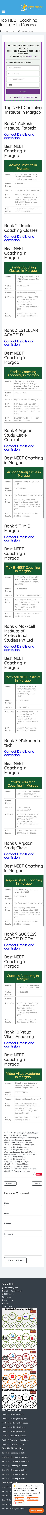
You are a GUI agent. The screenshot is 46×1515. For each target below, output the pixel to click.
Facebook (7, 1297)
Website (7, 1223)
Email (6, 1213)
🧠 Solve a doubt (32, 1499)
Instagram (7, 1306)
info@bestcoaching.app (13, 1291)
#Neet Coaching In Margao (14, 1159)
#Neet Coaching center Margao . (17, 1135)
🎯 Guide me (19, 1503)
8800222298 (32, 56)
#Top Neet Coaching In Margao (16, 1166)
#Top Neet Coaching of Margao (16, 1161)
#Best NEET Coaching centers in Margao (20, 1169)
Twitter (6, 1303)
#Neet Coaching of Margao (14, 1157)
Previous (11, 1183)
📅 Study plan (19, 1499)
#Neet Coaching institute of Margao (18, 1147)
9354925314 (8, 1294)
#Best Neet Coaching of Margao (16, 1164)
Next (36, 1183)
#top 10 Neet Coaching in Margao (17, 1140)
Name (6, 1203)
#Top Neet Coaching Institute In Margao (22, 1133)
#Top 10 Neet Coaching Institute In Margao (21, 1137)
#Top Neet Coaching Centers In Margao (19, 1152)
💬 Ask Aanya (36, 1510)
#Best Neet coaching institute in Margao (20, 1154)
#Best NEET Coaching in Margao (17, 1171)
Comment (8, 1234)
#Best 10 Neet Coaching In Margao (18, 1142)
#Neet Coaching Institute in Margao (18, 1149)
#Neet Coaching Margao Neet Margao (19, 1145)
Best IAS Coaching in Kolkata (13, 1508)
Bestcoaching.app (10, 1288)
